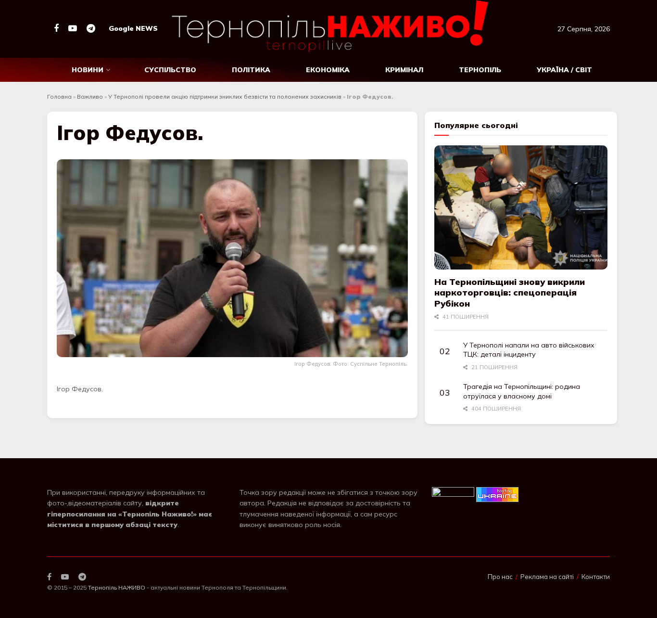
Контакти (595, 576)
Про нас (500, 576)
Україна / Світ (564, 69)
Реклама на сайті (547, 576)
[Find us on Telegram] (91, 28)
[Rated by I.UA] (453, 493)
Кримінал (404, 69)
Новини (87, 69)
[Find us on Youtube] (72, 28)
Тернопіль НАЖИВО (116, 587)
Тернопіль (480, 69)
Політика (251, 69)
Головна (59, 96)
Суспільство (170, 69)
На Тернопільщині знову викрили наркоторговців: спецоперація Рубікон (509, 292)
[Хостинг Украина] (497, 493)
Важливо (90, 96)
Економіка (328, 69)
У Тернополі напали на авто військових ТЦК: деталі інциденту (528, 350)
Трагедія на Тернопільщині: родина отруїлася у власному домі (521, 391)
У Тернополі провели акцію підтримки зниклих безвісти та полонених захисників (224, 96)
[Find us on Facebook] (56, 28)
